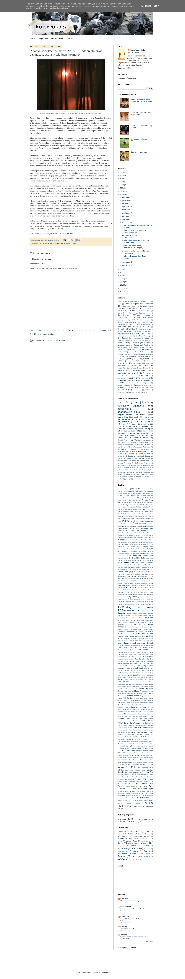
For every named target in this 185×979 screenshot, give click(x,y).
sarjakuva (126, 419)
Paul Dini (135, 734)
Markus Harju (130, 702)
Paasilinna (147, 849)
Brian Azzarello (128, 524)
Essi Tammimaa (122, 567)
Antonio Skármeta (123, 511)
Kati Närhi (126, 663)
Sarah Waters (148, 757)
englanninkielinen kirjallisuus (131, 414)
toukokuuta (126, 216)
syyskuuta (126, 207)
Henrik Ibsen (128, 594)
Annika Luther (130, 507)
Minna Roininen (131, 718)
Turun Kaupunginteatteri (128, 356)
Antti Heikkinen (135, 511)
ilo (138, 440)
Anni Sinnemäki (148, 505)
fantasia (150, 422)
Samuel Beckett (138, 757)
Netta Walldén (141, 725)
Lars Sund (140, 672)
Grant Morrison (123, 578)
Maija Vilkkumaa (129, 691)
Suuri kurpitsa (145, 853)
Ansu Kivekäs (125, 509)
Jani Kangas (145, 620)
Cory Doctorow (122, 542)
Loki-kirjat (125, 846)
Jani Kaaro (137, 620)
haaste (133, 424)
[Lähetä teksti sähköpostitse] (64, 240)
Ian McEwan (129, 599)
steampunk (121, 456)
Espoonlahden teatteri (129, 306)
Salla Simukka (135, 755)
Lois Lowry (144, 686)
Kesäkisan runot (57, 39)
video (127, 392)
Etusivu (32, 39)
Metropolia (121, 329)
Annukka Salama (142, 507)
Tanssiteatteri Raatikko (142, 345)
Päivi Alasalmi (133, 744)
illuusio (148, 363)
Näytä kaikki (149, 941)
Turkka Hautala (123, 791)
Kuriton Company (144, 320)
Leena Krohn (148, 679)
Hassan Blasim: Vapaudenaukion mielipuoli (134, 937)
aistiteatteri (146, 359)
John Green (133, 640)
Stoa (136, 340)
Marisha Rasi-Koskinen (145, 693)
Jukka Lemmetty (142, 652)
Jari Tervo (142, 624)
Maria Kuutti (122, 693)
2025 (122, 175)
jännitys (120, 440)
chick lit (133, 431)
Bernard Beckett (145, 518)
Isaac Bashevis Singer (128, 604)
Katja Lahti (149, 663)
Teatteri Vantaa (134, 352)
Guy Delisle (122, 581)
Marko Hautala (140, 700)
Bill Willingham (130, 521)
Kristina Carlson (123, 670)
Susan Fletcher (141, 777)
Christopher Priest (141, 537)
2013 (122, 285)
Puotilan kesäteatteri (124, 333)
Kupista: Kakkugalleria (139, 152)
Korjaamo (137, 318)
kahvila (145, 435)
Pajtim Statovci (142, 730)
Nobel (142, 467)
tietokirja (139, 419)
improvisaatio (122, 365)
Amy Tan (150, 495)
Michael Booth (142, 709)
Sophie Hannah (140, 770)
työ (135, 463)
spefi (136, 417)
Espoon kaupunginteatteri (143, 304)
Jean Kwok (139, 627)
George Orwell (122, 576)
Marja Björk (143, 696)
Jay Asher (130, 627)
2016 (122, 275)
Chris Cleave (129, 535)
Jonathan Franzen (123, 645)
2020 (122, 191)
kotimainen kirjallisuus (131, 405)
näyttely (133, 383)
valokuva (147, 442)
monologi (144, 376)
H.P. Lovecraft (131, 581)
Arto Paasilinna (137, 516)
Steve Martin (122, 777)
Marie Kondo (131, 693)
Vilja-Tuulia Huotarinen (142, 795)
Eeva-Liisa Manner (123, 553)
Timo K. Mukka (141, 784)
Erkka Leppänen (140, 562)
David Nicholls (130, 546)
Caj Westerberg (131, 526)
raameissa (139, 385)
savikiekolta (121, 387)
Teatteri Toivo (130, 349)
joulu (139, 458)
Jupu (143, 654)
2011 (122, 291)
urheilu (141, 463)
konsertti (121, 370)
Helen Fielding (142, 590)
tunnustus (124, 442)
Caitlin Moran (122, 526)
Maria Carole (149, 691)
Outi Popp (149, 727)
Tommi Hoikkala (131, 786)
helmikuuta (126, 262)
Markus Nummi (139, 702)
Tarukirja (123, 935)
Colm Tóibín (149, 540)
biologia (130, 429)
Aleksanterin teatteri (124, 301)
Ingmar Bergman (145, 601)
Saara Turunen (147, 753)
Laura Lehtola (131, 677)
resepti (141, 454)
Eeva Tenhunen (147, 551)
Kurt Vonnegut (147, 670)
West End (137, 359)
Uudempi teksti (35, 330)
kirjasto (122, 819)
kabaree (134, 365)
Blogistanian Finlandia (145, 451)
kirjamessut (129, 444)
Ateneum (136, 301)
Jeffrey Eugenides (130, 629)
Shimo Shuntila (148, 762)
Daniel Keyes (125, 544)
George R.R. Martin (135, 576)
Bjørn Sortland (145, 521)
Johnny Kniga (131, 841)
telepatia (120, 392)
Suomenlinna (146, 340)
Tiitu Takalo (129, 784)
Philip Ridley (144, 741)
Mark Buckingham (129, 698)
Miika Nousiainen (141, 712)
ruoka (123, 433)
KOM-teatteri (132, 311)
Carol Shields (123, 528)
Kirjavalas (124, 899)
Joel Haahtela (143, 634)
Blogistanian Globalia (135, 456)
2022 (122, 185)
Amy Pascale (141, 495)
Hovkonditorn (125, 907)
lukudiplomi (132, 449)
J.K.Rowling (124, 607)
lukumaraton (145, 449)
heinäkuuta (126, 210)
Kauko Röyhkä (132, 666)
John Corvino (149, 638)
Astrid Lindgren (148, 516)
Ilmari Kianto (136, 601)
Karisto (121, 843)
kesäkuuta (126, 213)
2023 (122, 182)
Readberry (130, 470)
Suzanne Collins (141, 779)
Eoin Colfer (122, 563)
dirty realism (122, 465)
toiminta (147, 447)
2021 (122, 188)
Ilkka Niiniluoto (127, 601)
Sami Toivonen (128, 757)
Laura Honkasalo (147, 675)
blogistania (145, 424)
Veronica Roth (130, 795)
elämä (132, 435)
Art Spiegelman (127, 516)
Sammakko (134, 851)
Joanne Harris (128, 634)
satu (140, 442)
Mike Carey (138, 714)
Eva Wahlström (133, 567)
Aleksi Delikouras (147, 493)
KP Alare (138, 656)
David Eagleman (143, 544)
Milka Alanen (143, 716)
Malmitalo (135, 327)
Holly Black (131, 597)
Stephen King (135, 774)
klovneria (133, 368)
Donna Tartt (142, 549)
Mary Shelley (122, 705)
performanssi (127, 385)
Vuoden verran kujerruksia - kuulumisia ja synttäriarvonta (141, 100)
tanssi (124, 390)
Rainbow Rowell (130, 746)
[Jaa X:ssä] (74, 240)
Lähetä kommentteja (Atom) (44, 334)
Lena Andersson (134, 682)
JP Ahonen (142, 611)
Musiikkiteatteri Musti (144, 329)
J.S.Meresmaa (126, 610)
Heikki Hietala (143, 587)
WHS (130, 359)
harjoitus (41, 243)
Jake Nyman (138, 615)
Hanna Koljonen (142, 581)
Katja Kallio (133, 663)
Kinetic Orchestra (143, 315)
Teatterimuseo (146, 352)
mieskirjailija (125, 408)
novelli (120, 429)
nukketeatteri (122, 380)
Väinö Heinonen (133, 800)
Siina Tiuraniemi (133, 764)
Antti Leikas (134, 514)
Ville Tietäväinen (142, 798)
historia (140, 429)
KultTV (134, 320)
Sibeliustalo (128, 340)
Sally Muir (145, 755)
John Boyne (140, 638)
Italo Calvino (149, 604)
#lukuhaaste (138, 472)
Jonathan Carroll (145, 643)
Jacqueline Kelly (128, 615)
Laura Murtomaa (142, 677)
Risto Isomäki (132, 751)
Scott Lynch (128, 762)
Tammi (121, 856)
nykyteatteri (146, 380)
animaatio (132, 361)
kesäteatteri (122, 368)
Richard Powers (130, 748)
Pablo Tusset (133, 730)
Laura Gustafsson (134, 675)
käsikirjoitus (123, 476)
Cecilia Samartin (140, 531)
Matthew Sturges (135, 707)
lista (140, 465)
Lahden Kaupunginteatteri (127, 322)
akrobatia (121, 361)
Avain (147, 832)
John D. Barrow (123, 640)
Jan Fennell (130, 618)
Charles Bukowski (127, 533)
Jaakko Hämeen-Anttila (134, 613)
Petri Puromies (125, 741)
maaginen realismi (141, 438)
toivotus (128, 463)
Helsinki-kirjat (138, 838)
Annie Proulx (122, 507)
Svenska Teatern (123, 343)
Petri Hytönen (145, 739)
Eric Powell (130, 563)
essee (120, 444)
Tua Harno (129, 789)
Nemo (148, 846)
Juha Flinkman (130, 650)
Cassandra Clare (146, 528)
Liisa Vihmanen (144, 684)
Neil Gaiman (146, 723)
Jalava (120, 841)
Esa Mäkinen (138, 565)
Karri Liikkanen (130, 661)
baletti (140, 361)
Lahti (130, 324)
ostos (119, 467)
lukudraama (132, 376)
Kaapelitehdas (145, 310)
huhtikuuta (126, 219)
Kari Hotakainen (129, 659)
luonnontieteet (123, 438)
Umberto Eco (129, 793)
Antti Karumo (125, 514)
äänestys (121, 449)
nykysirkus (135, 380)
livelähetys (121, 376)
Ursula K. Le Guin (140, 793)
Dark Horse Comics (141, 836)
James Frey (121, 618)
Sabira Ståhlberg (123, 755)
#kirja (130, 472)
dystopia (124, 431)
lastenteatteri (122, 373)
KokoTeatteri (122, 318)
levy (148, 373)
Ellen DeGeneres (143, 558)
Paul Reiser (144, 734)
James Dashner (148, 615)
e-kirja (123, 424)
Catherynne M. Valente (126, 531)
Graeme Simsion (147, 576)
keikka (145, 366)
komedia (147, 368)
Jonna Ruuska (143, 645)
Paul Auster (126, 734)
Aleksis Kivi (121, 495)
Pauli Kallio (128, 737)
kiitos (151, 474)
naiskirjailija (139, 402)
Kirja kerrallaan (133, 843)
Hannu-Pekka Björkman (145, 585)
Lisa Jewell (135, 686)
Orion (134, 331)
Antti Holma (145, 511)
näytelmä (121, 383)
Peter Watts (136, 739)
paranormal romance (131, 467)
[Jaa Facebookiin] (76, 240)
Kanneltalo (121, 313)
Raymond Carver (142, 746)
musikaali (144, 378)
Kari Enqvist (146, 656)
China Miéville (138, 533)
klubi (140, 368)
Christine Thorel (140, 535)
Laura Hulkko (122, 677)
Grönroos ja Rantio (146, 578)
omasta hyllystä (140, 819)
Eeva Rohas (137, 551)
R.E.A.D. (148, 333)
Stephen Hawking (123, 774)
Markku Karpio (129, 700)
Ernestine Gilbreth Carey (126, 565)
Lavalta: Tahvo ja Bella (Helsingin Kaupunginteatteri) (134, 231)
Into (147, 839)
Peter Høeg (129, 739)
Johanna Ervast (129, 636)
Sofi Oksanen (129, 770)
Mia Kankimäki (132, 709)
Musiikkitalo (131, 329)
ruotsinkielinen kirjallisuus (139, 433)
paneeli (148, 383)
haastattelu (130, 458)
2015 (122, 279)
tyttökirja (120, 479)
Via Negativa (122, 359)
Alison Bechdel (131, 495)
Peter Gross (121, 739)
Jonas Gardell (130, 643)
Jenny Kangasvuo (131, 631)
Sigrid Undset (122, 764)
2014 (122, 282)
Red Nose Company (143, 336)
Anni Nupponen (138, 505)
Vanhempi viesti (105, 330)
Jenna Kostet (143, 629)
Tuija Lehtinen (137, 789)
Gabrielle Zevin (129, 574)
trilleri (138, 444)
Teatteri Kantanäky (139, 347)
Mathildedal (146, 327)
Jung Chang (137, 654)
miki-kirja (138, 476)
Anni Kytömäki (127, 505)
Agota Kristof (145, 489)
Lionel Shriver (126, 686)
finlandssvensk (122, 447)
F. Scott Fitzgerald (130, 569)
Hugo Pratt (121, 599)
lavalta (135, 373)
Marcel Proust (49, 243)
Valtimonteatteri (145, 356)
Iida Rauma (146, 599)
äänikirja (121, 426)
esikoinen (149, 417)
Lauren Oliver (128, 679)
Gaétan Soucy (139, 574)
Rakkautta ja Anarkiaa (125, 336)
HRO (149, 308)
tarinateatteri (137, 390)
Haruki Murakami (132, 588)
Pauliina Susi (137, 737)
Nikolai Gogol (128, 727)
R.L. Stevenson (144, 744)
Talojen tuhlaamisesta (127, 929)
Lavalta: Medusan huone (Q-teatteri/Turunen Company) (132, 247)
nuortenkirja (123, 417)
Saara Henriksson (135, 753)
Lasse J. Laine (122, 675)
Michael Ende (130, 711)
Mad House (122, 327)
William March (133, 803)
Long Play (127, 474)
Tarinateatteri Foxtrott (124, 347)
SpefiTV (138, 470)
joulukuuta (126, 197)
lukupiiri (147, 465)
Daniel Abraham (142, 542)
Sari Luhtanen (123, 760)
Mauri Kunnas (147, 707)
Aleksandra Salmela (134, 493)
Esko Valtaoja (148, 565)
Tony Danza (142, 786)
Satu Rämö (144, 760)
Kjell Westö (138, 668)
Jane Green (121, 620)
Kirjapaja (143, 843)
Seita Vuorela (137, 762)
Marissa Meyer (132, 696)
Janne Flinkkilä (128, 622)
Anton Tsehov (148, 509)
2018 (122, 269)
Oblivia (127, 331)
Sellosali (120, 340)
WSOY (122, 859)
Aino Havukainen (129, 491)
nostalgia (139, 447)
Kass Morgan (141, 661)
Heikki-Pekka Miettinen (130, 590)
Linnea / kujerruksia (137, 50)
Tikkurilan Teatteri (123, 354)
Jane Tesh (129, 620)
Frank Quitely (128, 571)
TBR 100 (70, 39)
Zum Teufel (136, 860)
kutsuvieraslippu (138, 370)
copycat (135, 474)
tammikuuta (126, 265)
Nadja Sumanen (135, 723)
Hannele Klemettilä (141, 583)
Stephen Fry (147, 772)
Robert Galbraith (142, 750)
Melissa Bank (122, 709)
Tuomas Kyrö (148, 789)
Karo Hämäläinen (140, 659)
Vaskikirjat (146, 856)
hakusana (144, 474)
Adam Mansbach (123, 489)
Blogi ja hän (43, 39)
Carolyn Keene (134, 528)
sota (148, 454)
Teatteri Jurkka (71, 243)
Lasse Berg (149, 672)
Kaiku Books (145, 841)
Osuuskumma (123, 849)
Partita (141, 331)
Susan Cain (131, 777)
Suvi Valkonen (129, 779)
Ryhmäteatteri (123, 338)
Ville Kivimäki (129, 798)
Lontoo (148, 324)
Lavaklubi (139, 324)
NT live (120, 331)
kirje (151, 470)
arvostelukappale (124, 822)
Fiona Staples (141, 569)
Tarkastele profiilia (124, 68)
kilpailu (146, 470)
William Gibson (143, 800)
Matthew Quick (123, 707)
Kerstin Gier (130, 668)
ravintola (120, 463)
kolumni (147, 458)
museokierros (122, 378)
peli (119, 385)
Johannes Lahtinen (130, 638)
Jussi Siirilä (149, 654)
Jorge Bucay (128, 647)
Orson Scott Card (139, 728)
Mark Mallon (140, 698)
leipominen (123, 472)
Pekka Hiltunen (148, 737)
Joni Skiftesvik (133, 645)
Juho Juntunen (131, 652)
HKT (142, 308)
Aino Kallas (139, 491)
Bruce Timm (149, 524)
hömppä (133, 442)
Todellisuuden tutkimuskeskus (143, 354)
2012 (122, 288)
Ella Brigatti (133, 558)
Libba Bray (135, 684)
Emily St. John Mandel (129, 560)
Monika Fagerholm (133, 721)
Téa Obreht (132, 791)
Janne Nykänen (141, 622)
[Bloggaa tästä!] (71, 240)
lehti (131, 476)
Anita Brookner (122, 500)
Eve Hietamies (142, 567)
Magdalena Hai (141, 688)
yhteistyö (128, 479)
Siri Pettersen (143, 767)
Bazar (132, 834)
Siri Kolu (131, 767)
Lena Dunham (144, 682)
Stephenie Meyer (147, 774)
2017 (122, 272)
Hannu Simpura (131, 585)
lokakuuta (125, 204)
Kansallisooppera (140, 313)
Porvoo (148, 331)
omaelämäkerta (148, 440)
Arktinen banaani (123, 831)
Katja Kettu (141, 663)
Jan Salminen (138, 618)
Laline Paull (133, 672)
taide (151, 387)
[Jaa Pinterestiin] (79, 240)
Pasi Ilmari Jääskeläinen (137, 732)
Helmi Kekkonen (141, 592)
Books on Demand (144, 834)
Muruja (141, 846)
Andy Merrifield (148, 498)
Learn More (145, 6)
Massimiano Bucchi (134, 705)
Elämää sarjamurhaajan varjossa (131, 901)
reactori (148, 385)
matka (134, 460)
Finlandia (147, 444)
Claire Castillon (130, 540)
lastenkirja (126, 422)
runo (151, 431)
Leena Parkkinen (123, 682)
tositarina (147, 476)
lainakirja (136, 822)
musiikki (132, 378)
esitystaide (137, 363)
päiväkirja (132, 451)
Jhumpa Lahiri (142, 631)
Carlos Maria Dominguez (145, 526)
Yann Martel (138, 806)
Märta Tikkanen (123, 723)
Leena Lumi (124, 917)
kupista (150, 429)
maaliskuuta (126, 223)
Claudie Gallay (140, 540)
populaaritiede (145, 460)
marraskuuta (127, 200)
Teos (135, 856)
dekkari (143, 431)
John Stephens (144, 640)
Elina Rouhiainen (134, 556)
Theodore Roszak (142, 781)
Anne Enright (141, 502)
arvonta (120, 435)
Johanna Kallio (140, 636)
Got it (156, 6)
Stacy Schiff (128, 772)
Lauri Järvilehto (138, 679)
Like (151, 843)
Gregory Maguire (134, 578)
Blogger (107, 972)
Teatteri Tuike (144, 349)
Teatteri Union (122, 352)
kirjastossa (132, 465)
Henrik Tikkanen (138, 594)
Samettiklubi (137, 338)
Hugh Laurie (149, 597)
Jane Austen (148, 618)
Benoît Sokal (135, 518)
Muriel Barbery (147, 721)
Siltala (134, 853)
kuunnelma (131, 454)
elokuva (123, 363)
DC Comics (122, 836)
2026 (122, 172)
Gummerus (122, 838)
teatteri (147, 390)
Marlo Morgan (148, 702)
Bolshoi (144, 301)
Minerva (133, 846)
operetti (141, 383)
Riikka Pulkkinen (142, 748)
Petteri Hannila (135, 741)
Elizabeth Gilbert (123, 558)
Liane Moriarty (126, 684)
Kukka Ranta (136, 670)
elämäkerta (133, 426)
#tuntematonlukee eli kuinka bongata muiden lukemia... (135, 242)
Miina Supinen (129, 714)
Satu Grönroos (134, 760)
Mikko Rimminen (123, 716)
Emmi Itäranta (148, 560)
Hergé (146, 594)
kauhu (122, 454)
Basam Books (122, 834)
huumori (130, 440)
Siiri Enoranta (144, 764)
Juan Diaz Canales (140, 647)
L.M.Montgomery (123, 672)
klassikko (145, 426)
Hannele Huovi (129, 583)
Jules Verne (128, 654)
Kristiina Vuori (148, 668)
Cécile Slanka (132, 542)
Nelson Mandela (129, 725)
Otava (134, 848)
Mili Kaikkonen (133, 716)
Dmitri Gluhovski (132, 549)
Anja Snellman (132, 500)
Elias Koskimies (134, 553)
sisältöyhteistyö (60, 243)
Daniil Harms (134, 544)
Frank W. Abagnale (140, 571)
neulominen (121, 451)
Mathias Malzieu (147, 705)
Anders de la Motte (124, 498)
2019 (122, 194)
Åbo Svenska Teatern (138, 392)
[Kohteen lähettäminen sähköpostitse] (69, 240)
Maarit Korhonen (128, 688)
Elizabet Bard (148, 555)
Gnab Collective (132, 308)
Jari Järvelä (131, 624)
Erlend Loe (149, 562)
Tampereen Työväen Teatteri (141, 343)
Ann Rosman (143, 500)
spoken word (141, 387)
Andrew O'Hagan (136, 498)
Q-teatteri (137, 334)
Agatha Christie (134, 489)
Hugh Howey (140, 597)
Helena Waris (129, 592)
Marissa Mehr (122, 696)
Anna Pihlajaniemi (130, 502)
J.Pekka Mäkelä (145, 607)
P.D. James (121, 730)
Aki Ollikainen (148, 491)
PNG (126, 730)
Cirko (127, 304)
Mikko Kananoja (147, 714)
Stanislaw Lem (137, 772)
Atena (135, 831)
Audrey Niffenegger (124, 518)
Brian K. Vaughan (139, 524)
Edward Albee (128, 551)
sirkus (131, 387)
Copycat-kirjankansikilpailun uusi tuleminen (141, 113)
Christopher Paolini (129, 537)
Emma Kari (140, 560)
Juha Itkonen (142, 650)
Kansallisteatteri (124, 315)
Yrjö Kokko (146, 806)
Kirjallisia (124, 927)
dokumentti (149, 361)
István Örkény (140, 604)
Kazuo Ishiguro (143, 666)
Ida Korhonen (138, 599)
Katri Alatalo (122, 666)
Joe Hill (135, 634)
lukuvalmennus (122, 460)
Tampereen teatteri (124, 345)
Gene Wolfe (149, 574)
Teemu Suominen (129, 781)
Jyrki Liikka (131, 656)
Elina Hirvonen (144, 553)
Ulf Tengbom (141, 791)
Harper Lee (121, 587)
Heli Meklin (121, 310)
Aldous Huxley (122, 493)
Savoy (147, 338)
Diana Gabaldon (142, 546)
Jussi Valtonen (122, 656)
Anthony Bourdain (136, 509)
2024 (122, 178)
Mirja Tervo (143, 718)
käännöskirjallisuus (129, 411)
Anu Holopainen (144, 514)
